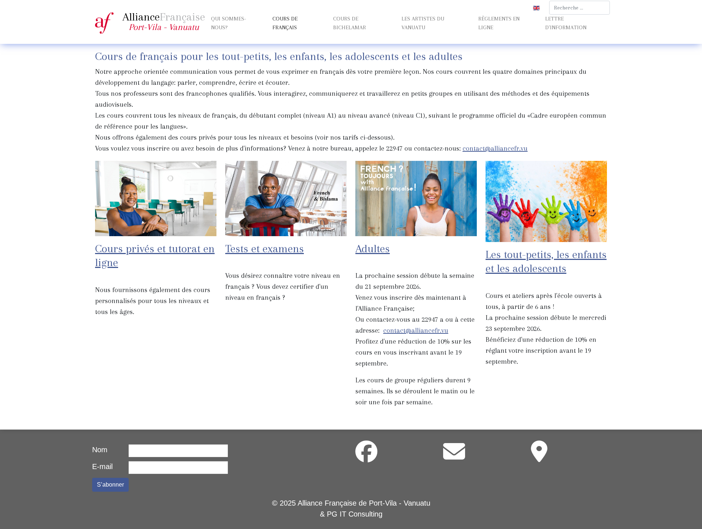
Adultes (372, 248)
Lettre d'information (565, 23)
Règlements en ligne (499, 23)
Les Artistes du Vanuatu (422, 23)
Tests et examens (264, 248)
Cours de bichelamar (349, 23)
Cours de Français (285, 23)
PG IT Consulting (354, 514)
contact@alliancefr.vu (495, 148)
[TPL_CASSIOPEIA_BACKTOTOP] (687, 513)
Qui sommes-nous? (228, 23)
